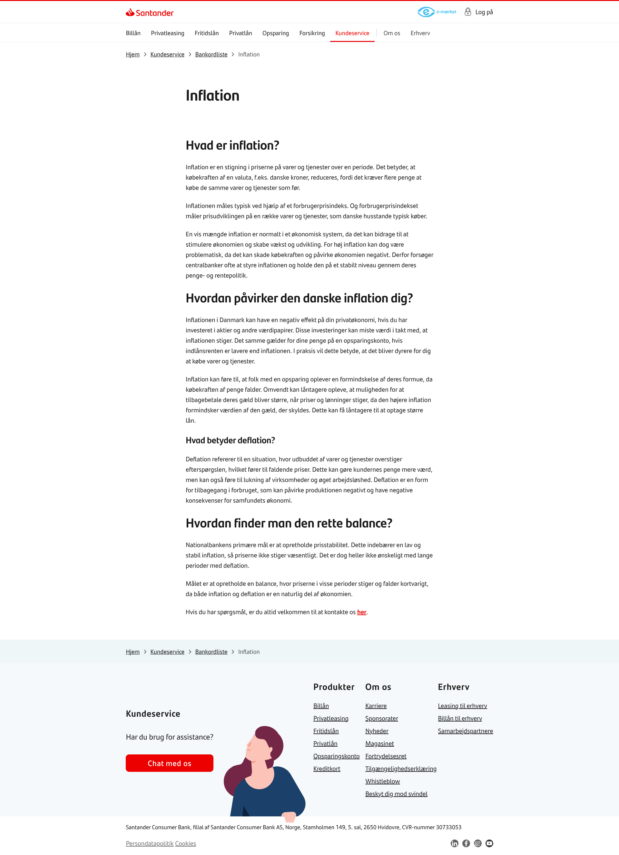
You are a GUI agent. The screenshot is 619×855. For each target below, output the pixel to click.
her (362, 611)
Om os (392, 32)
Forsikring (312, 32)
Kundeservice (352, 32)
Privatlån (240, 32)
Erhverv (420, 32)
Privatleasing (167, 32)
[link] (131, 12)
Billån (133, 32)
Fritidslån (207, 32)
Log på (484, 11)
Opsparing (275, 32)
